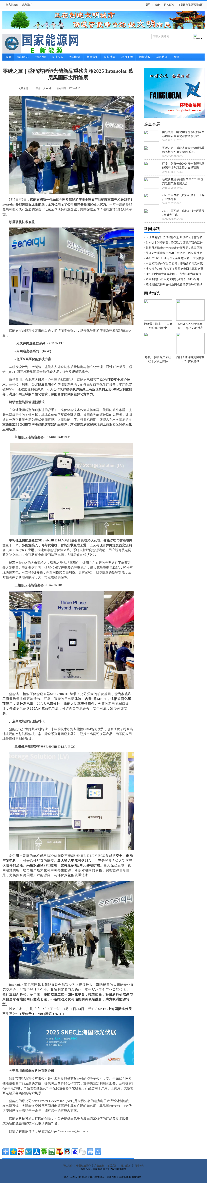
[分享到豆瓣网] (52, 1151)
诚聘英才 (126, 1165)
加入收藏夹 (12, 4)
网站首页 (169, 4)
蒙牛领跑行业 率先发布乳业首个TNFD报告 (172, 279)
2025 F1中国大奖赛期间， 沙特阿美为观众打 (173, 274)
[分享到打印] (90, 1151)
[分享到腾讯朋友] (44, 1151)
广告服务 (99, 1165)
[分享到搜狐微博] (59, 1151)
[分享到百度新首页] (75, 1151)
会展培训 (162, 57)
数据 (176, 57)
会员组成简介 (83, 1165)
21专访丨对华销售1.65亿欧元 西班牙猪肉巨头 (174, 242)
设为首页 (27, 4)
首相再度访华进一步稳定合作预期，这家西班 (174, 247)
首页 (8, 57)
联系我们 (112, 1165)
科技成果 (109, 57)
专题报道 (75, 57)
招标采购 (144, 57)
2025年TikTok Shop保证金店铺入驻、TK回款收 (175, 258)
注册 (157, 4)
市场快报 (40, 57)
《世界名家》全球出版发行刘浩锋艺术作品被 (174, 237)
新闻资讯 (23, 57)
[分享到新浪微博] (21, 1151)
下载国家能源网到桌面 (190, 4)
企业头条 (57, 57)
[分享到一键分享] (98, 1151)
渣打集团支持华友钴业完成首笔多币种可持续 (174, 284)
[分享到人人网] (36, 1151)
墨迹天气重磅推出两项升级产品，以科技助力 (174, 253)
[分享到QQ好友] (67, 1151)
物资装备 (92, 57)
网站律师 (139, 1165)
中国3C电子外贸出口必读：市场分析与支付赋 (174, 263)
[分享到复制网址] (82, 1151)
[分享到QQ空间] (13, 1151)
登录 (148, 4)
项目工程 (127, 57)
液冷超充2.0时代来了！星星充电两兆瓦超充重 (174, 268)
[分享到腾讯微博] (28, 1151)
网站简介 (68, 1165)
